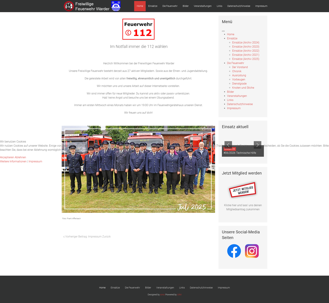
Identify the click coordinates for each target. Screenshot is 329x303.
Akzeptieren (7, 157)
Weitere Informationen (13, 161)
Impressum (35, 161)
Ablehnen (20, 157)
